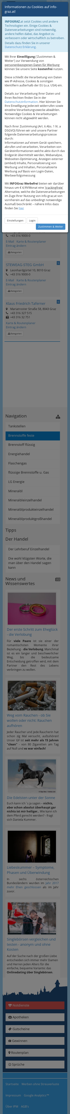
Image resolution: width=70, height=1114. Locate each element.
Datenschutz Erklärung (20, 47)
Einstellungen (15, 220)
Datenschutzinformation (21, 102)
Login (32, 220)
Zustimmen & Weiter (50, 226)
